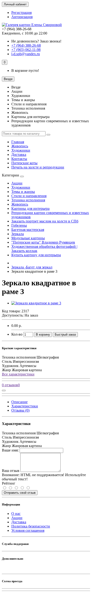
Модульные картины (28, 238)
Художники (20, 150)
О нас (16, 514)
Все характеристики (18, 374)
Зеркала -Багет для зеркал (31, 267)
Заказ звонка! (36, 41)
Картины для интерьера (30, 208)
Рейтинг (8, 483)
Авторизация (22, 17)
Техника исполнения (28, 200)
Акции (16, 183)
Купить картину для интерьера (36, 255)
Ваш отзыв (10, 471)
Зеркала (17, 234)
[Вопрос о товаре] (4, 390)
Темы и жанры (23, 192)
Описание (19, 402)
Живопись (19, 146)
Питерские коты (24, 163)
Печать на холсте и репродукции (37, 167)
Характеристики (24, 406)
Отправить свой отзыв (20, 492)
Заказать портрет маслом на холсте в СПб (44, 221)
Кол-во (16, 334)
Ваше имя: (10, 450)
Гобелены (19, 225)
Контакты (19, 159)
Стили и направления (28, 196)
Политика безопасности (30, 526)
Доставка (18, 155)
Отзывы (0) (20, 410)
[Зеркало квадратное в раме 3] (36, 303)
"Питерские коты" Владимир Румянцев (43, 242)
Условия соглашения (27, 530)
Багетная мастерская (27, 230)
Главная (17, 142)
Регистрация (21, 13)
